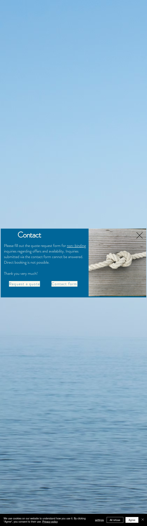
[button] (139, 235)
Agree (132, 520)
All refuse (115, 520)
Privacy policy (50, 521)
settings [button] (99, 520)
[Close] (143, 520)
